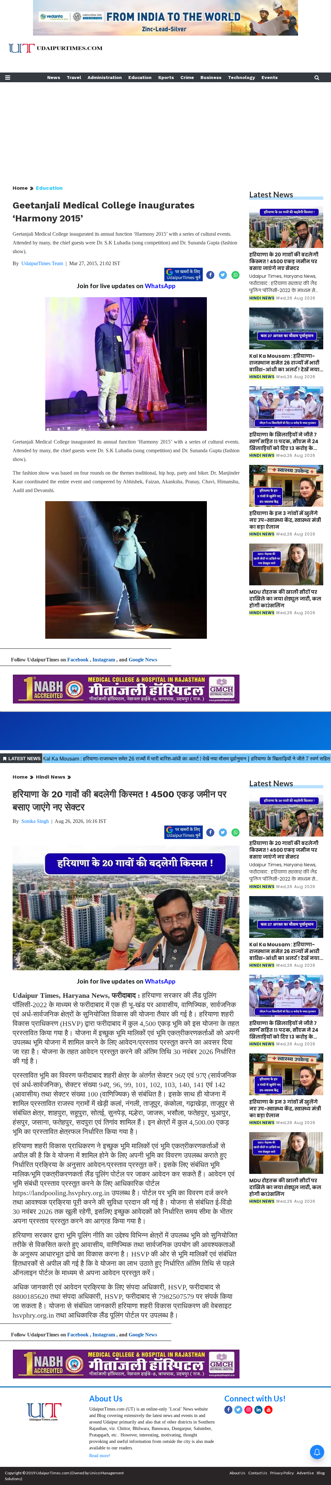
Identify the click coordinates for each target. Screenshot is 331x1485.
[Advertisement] (165, 127)
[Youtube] (268, 1410)
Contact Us (257, 1472)
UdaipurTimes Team (42, 263)
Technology (241, 77)
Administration (105, 77)
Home (20, 188)
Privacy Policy (282, 1472)
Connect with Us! (255, 1398)
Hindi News (50, 777)
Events (270, 77)
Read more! (100, 1455)
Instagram (103, 659)
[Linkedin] (258, 1410)
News (53, 77)
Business (210, 77)
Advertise (305, 1472)
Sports (166, 77)
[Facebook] (228, 1410)
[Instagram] (248, 1410)
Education (140, 77)
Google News (143, 659)
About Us (106, 1398)
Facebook (78, 659)
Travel (74, 77)
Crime (187, 77)
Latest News (271, 194)
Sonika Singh (35, 821)
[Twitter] (238, 1410)
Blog (321, 1472)
